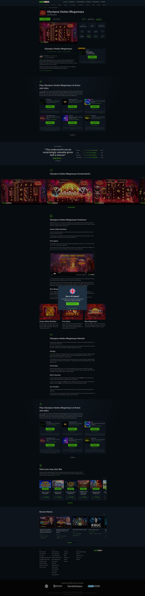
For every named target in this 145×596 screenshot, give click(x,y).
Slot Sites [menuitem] (89, 1)
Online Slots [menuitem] (72, 1)
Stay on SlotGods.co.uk (72, 308)
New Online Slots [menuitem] (81, 1)
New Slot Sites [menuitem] (96, 1)
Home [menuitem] (66, 1)
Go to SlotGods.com (72, 303)
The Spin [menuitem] (103, 1)
